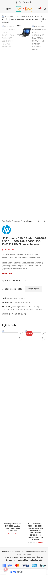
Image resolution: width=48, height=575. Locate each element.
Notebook (27, 221)
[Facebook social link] (16, 2)
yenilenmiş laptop (34, 309)
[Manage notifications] (6, 569)
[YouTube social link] (27, 2)
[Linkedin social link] (31, 2)
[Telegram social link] (25, 314)
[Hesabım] (44, 9)
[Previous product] (38, 221)
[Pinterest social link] (16, 314)
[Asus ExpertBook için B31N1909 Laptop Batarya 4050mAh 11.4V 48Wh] (12, 426)
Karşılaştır (26, 280)
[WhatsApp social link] (22, 314)
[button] (20, 338)
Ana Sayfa (6, 221)
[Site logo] (24, 9)
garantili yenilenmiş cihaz (21, 307)
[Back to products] (41, 221)
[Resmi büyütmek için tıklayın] (7, 19)
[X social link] (20, 2)
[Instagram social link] (23, 2)
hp (35, 307)
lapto (13, 309)
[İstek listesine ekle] (20, 333)
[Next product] (44, 221)
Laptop (17, 221)
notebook (21, 309)
